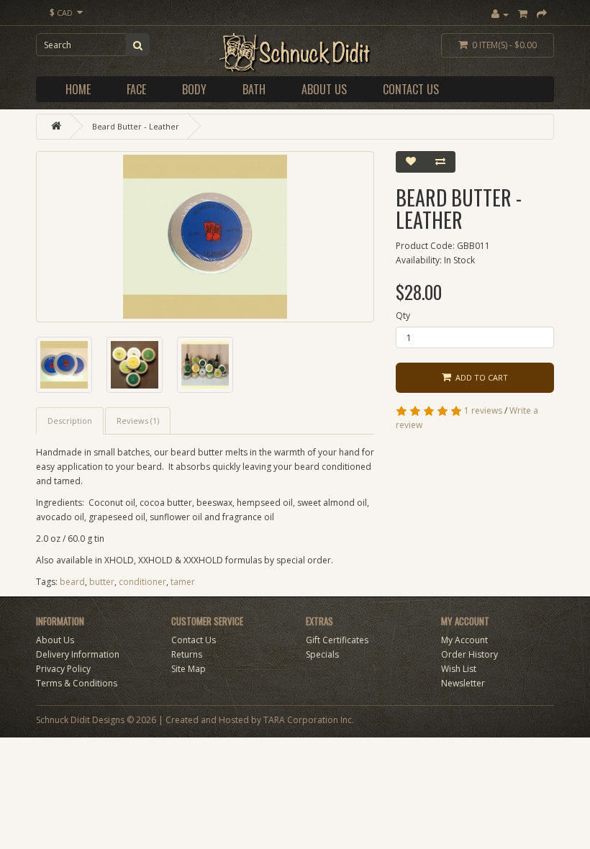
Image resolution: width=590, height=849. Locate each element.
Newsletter (463, 683)
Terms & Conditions (76, 683)
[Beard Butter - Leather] (205, 236)
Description (69, 420)
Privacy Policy (63, 669)
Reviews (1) (138, 420)
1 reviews (483, 410)
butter (101, 582)
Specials (322, 654)
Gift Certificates (337, 640)
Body (194, 89)
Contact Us (411, 89)
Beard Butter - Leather (135, 126)
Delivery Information (77, 654)
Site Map (188, 669)
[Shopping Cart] (522, 14)
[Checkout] (542, 14)
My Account (464, 640)
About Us (324, 89)
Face (136, 89)
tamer (183, 582)
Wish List (458, 669)
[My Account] (500, 14)
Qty (403, 315)
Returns (186, 654)
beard (72, 582)
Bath (254, 89)
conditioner (142, 582)
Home (78, 89)
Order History (469, 654)
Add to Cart (479, 377)
